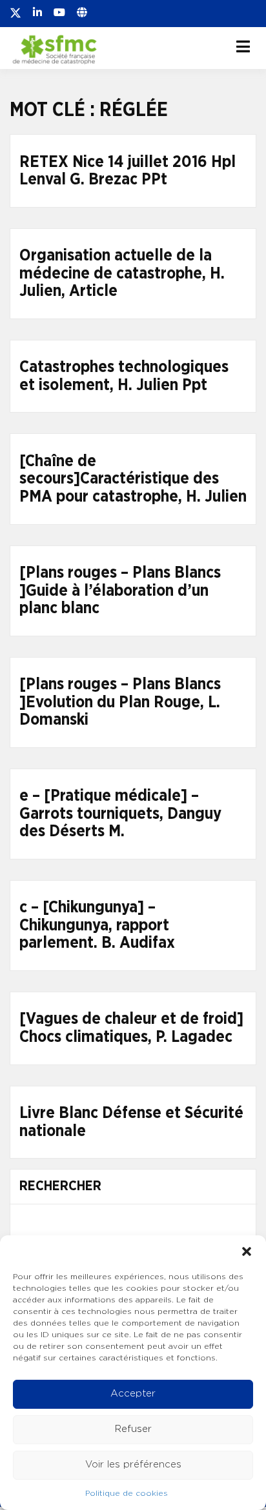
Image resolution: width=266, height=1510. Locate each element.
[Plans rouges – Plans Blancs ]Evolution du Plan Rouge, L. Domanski (120, 702)
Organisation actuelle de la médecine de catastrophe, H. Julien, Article (122, 273)
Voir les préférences (133, 1464)
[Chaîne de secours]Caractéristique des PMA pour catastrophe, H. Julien (133, 479)
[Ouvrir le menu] (243, 46)
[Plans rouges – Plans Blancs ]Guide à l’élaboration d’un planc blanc (120, 590)
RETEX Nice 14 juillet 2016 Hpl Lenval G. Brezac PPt (127, 171)
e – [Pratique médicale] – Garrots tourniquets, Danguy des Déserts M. (120, 813)
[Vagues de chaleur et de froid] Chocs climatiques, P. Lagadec (131, 1028)
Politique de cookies (126, 1493)
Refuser (133, 1429)
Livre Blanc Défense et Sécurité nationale (131, 1122)
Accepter (133, 1393)
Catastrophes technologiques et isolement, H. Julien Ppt (124, 376)
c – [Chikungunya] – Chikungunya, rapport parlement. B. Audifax (97, 925)
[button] (246, 1251)
